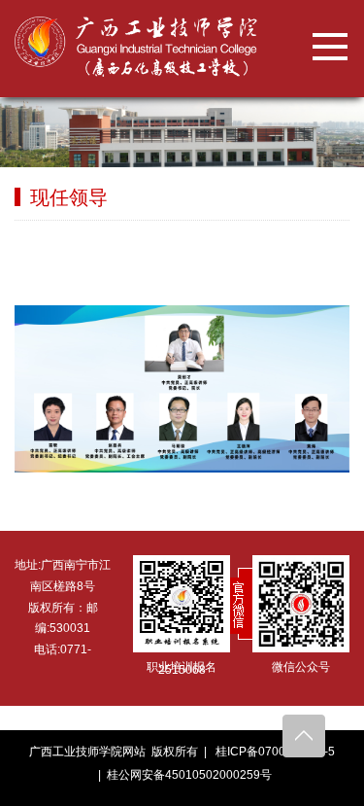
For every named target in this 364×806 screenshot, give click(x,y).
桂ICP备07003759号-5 (275, 751)
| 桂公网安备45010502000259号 (182, 775)
